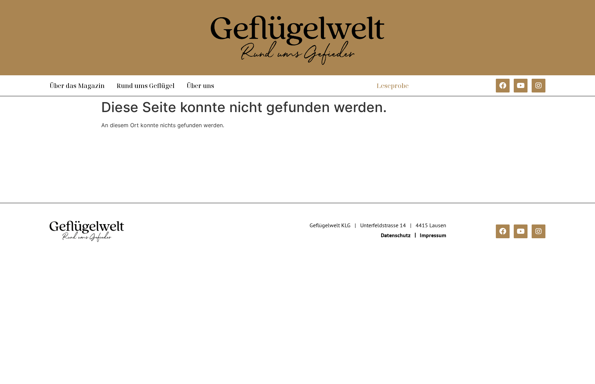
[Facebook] (503, 85)
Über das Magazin (77, 85)
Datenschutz (395, 235)
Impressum (433, 235)
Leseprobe (393, 85)
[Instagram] (538, 85)
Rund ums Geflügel (146, 85)
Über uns (200, 85)
